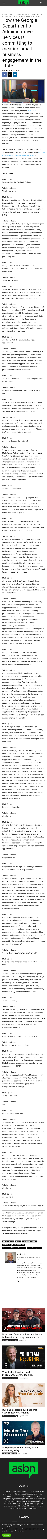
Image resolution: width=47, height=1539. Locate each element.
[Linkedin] (15, 74)
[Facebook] (4, 74)
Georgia (18, 1241)
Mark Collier (8, 70)
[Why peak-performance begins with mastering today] (23, 1433)
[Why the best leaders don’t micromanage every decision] (23, 1357)
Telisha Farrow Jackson (34, 1248)
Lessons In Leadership (9, 1453)
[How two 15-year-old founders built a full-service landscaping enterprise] (23, 1320)
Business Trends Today (10, 1340)
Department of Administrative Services (14, 1248)
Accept (6, 1535)
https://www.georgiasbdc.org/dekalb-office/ (28, 1259)
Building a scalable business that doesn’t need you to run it (19, 1411)
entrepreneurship (8, 1241)
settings (21, 1531)
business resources (18, 1244)
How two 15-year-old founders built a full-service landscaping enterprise (22, 1336)
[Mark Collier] (10, 1267)
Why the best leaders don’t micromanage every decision (17, 1373)
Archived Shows (7, 14)
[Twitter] (10, 74)
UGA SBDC (31, 111)
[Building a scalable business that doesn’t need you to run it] (23, 1395)
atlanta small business (29, 1241)
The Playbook (18, 14)
